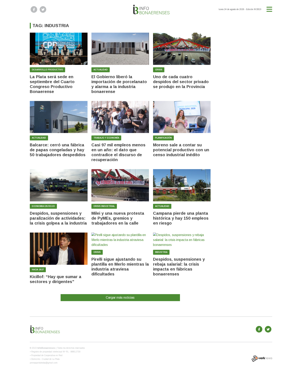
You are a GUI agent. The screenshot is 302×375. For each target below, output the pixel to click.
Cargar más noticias (120, 297)
